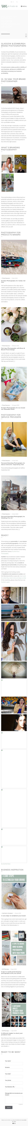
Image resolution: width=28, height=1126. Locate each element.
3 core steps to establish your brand (13, 915)
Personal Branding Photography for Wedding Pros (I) (13, 517)
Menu (24, 6)
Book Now (4, 31)
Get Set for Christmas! (7, 913)
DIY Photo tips (5, 969)
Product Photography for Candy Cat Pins (13, 281)
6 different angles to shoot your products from (12, 1033)
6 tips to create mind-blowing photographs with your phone (11, 972)
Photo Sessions (6, 278)
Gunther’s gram (5, 582)
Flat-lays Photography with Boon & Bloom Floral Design (13, 348)
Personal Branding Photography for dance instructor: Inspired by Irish (13, 463)
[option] (14, 19)
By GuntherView (5, 864)
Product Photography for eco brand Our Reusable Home (13, 408)
